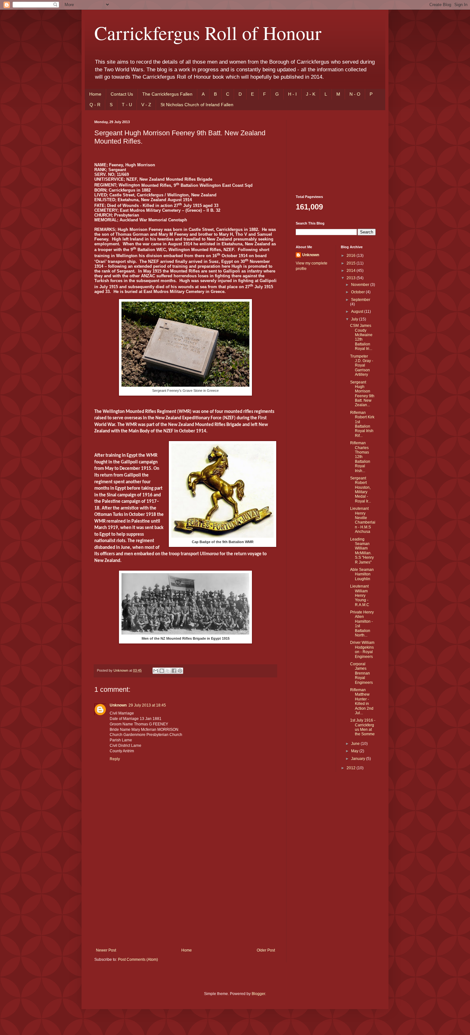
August (357, 311)
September (360, 299)
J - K (310, 94)
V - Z (146, 104)
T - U (127, 104)
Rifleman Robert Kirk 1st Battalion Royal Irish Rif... (362, 424)
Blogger (258, 994)
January (358, 758)
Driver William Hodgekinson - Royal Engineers (362, 649)
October (358, 292)
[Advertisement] (185, 900)
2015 (351, 263)
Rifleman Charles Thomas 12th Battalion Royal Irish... (360, 457)
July (355, 319)
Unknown (118, 705)
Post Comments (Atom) (138, 959)
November (360, 284)
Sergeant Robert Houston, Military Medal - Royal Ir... (360, 489)
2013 (351, 278)
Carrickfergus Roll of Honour (207, 32)
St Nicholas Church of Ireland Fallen (197, 104)
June (356, 743)
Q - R (95, 104)
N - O (354, 94)
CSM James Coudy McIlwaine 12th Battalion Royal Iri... (361, 337)
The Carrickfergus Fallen (167, 94)
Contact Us (122, 94)
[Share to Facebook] (174, 671)
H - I (292, 94)
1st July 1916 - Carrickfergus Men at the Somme (362, 727)
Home (95, 94)
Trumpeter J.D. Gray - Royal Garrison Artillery (361, 365)
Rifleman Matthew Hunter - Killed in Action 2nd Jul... (361, 701)
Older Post (266, 950)
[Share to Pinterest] (180, 671)
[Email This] (156, 671)
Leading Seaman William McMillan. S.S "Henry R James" (362, 551)
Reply (115, 759)
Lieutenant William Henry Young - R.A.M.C (359, 595)
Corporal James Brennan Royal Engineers (361, 673)
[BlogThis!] (162, 671)
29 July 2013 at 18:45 (147, 705)
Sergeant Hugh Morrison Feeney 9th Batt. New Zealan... (362, 393)
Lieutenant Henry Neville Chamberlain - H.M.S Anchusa (362, 520)
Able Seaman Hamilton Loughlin (362, 574)
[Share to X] (168, 671)
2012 (351, 768)
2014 (351, 270)
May (355, 751)
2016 (351, 255)
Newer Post (106, 950)
